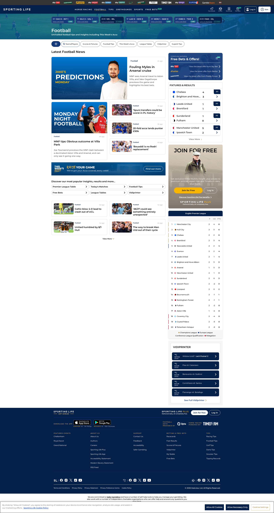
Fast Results (172, 441)
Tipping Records (213, 458)
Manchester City (184, 224)
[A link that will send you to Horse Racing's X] (139, 480)
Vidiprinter (171, 450)
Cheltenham (59, 436)
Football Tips (211, 441)
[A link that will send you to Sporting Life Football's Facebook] (199, 480)
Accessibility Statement (100, 458)
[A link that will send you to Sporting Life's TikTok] (75, 480)
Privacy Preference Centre (109, 488)
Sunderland (183, 116)
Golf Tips (210, 445)
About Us (94, 436)
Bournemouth (183, 295)
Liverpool (181, 289)
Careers (93, 445)
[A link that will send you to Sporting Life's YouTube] (80, 480)
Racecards (171, 436)
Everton (180, 251)
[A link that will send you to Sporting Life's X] (70, 480)
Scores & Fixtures (174, 445)
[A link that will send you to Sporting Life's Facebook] (61, 480)
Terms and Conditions (62, 488)
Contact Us (138, 436)
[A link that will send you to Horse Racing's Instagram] (135, 480)
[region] (137, 507)
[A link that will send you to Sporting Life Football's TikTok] (213, 480)
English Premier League (195, 213)
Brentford (182, 108)
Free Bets (171, 458)
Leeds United (184, 104)
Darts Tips (210, 450)
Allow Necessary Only (237, 507)
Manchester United (188, 128)
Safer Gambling (140, 450)
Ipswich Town (184, 132)
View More (194, 139)
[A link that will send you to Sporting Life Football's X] (208, 480)
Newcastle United (184, 246)
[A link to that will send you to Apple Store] (82, 424)
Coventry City (183, 316)
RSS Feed (94, 467)
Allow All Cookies (214, 507)
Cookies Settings (260, 507)
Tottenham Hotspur (185, 327)
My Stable (171, 454)
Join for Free (188, 190)
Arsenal (180, 267)
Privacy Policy (77, 488)
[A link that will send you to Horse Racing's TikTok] (144, 480)
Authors (93, 441)
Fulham (181, 120)
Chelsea (181, 92)
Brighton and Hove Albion (189, 96)
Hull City (180, 230)
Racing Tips (211, 436)
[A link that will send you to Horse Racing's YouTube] (149, 480)
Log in (214, 412)
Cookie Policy (126, 488)
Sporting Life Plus (97, 450)
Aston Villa (181, 311)
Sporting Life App (97, 454)
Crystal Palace (183, 322)
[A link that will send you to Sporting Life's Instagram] (66, 480)
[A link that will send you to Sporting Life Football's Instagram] (204, 480)
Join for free (199, 412)
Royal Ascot (59, 441)
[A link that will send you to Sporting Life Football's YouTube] (218, 480)
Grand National (60, 445)
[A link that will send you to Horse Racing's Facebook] (130, 480)
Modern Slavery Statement (101, 463)
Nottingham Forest (185, 300)
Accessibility (138, 445)
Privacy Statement (91, 488)
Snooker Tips (211, 454)
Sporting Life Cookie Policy (36, 508)
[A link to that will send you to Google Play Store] (104, 424)
